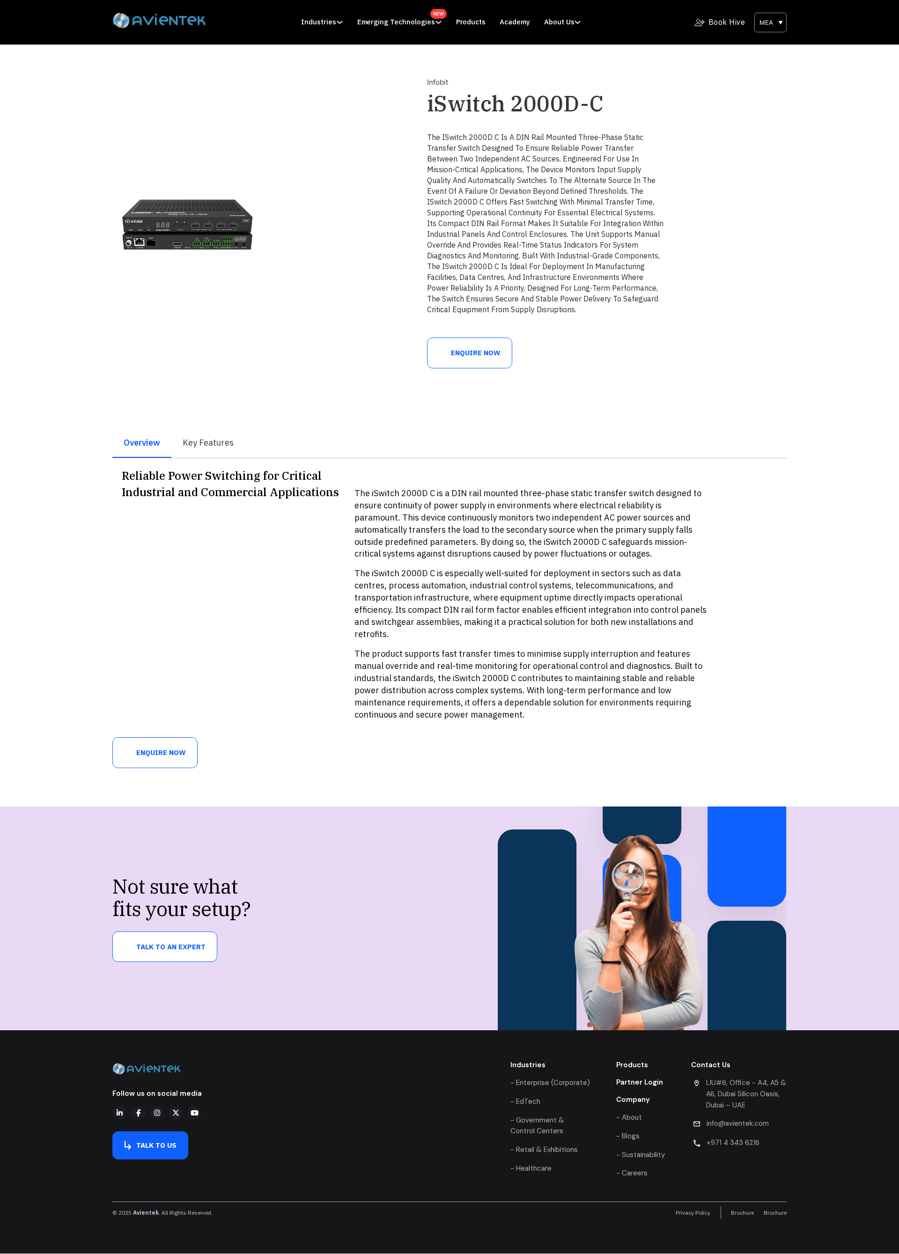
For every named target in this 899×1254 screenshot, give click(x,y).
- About (629, 1117)
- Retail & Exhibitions (544, 1149)
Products (471, 21)
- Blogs (628, 1136)
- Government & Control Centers (537, 1125)
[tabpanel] (449, 598)
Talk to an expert (171, 946)
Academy (515, 21)
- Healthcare (531, 1168)
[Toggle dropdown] (339, 22)
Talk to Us (156, 1145)
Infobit (437, 82)
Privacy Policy (693, 1213)
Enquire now (476, 352)
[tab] (141, 443)
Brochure (742, 1213)
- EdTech (525, 1101)
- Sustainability (640, 1154)
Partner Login (639, 1082)
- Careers (632, 1173)
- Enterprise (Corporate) (550, 1082)
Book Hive (726, 22)
